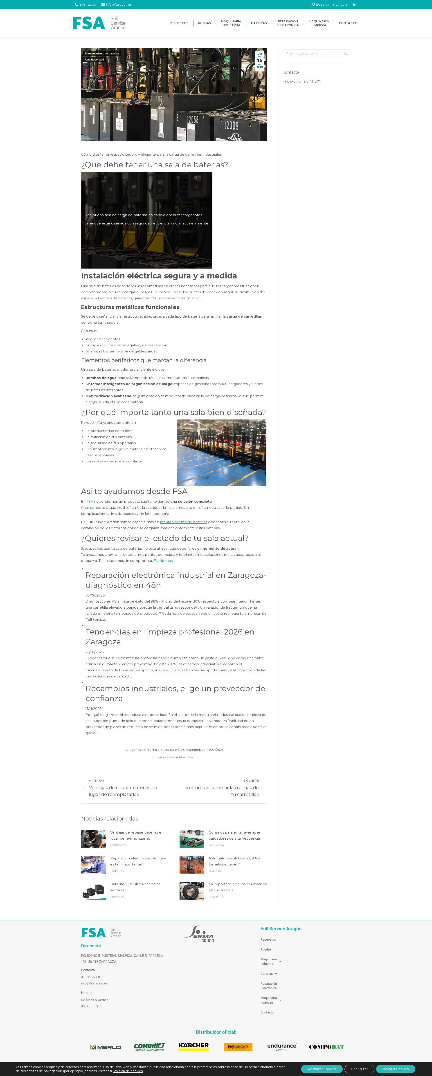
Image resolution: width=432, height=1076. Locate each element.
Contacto (267, 1012)
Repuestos (268, 939)
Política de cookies (128, 1071)
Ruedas (266, 949)
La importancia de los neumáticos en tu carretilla (238, 887)
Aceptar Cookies (396, 1069)
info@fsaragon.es (118, 4)
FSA (89, 501)
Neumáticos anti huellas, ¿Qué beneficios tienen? (235, 861)
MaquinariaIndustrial (269, 961)
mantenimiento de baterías (183, 522)
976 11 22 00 (88, 4)
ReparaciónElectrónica (269, 986)
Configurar (359, 1069)
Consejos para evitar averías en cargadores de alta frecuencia (235, 835)
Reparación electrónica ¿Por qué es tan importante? (138, 861)
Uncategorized (94, 59)
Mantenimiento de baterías (102, 53)
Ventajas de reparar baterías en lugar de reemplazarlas (137, 835)
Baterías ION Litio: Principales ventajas (135, 887)
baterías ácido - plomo (181, 757)
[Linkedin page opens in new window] (355, 4)
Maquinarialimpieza (269, 1000)
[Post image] (93, 839)
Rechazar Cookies (322, 1069)
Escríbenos (163, 560)
